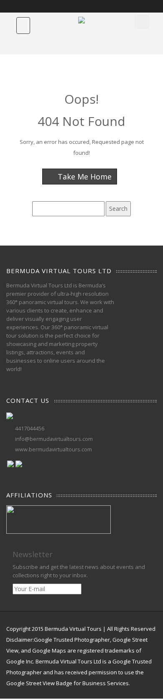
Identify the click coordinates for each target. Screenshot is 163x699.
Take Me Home (84, 177)
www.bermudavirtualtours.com (53, 449)
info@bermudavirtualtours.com (54, 439)
